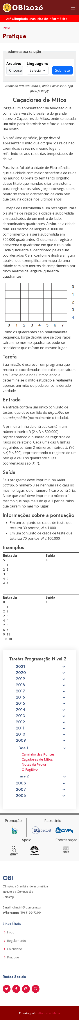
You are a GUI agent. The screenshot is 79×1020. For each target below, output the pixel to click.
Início (6, 28)
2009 (21, 740)
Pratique (13, 957)
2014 (20, 709)
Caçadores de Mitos (37, 759)
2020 (21, 672)
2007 (21, 789)
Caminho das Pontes (38, 754)
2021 (20, 666)
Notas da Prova (34, 764)
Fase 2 (23, 776)
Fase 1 (23, 748)
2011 (20, 728)
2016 (20, 697)
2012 (20, 722)
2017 (20, 691)
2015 (20, 703)
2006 (21, 795)
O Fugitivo (30, 769)
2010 (20, 734)
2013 (20, 715)
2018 (20, 685)
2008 (21, 783)
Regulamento (16, 940)
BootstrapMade (49, 1013)
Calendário (14, 949)
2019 (20, 678)
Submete (62, 70)
